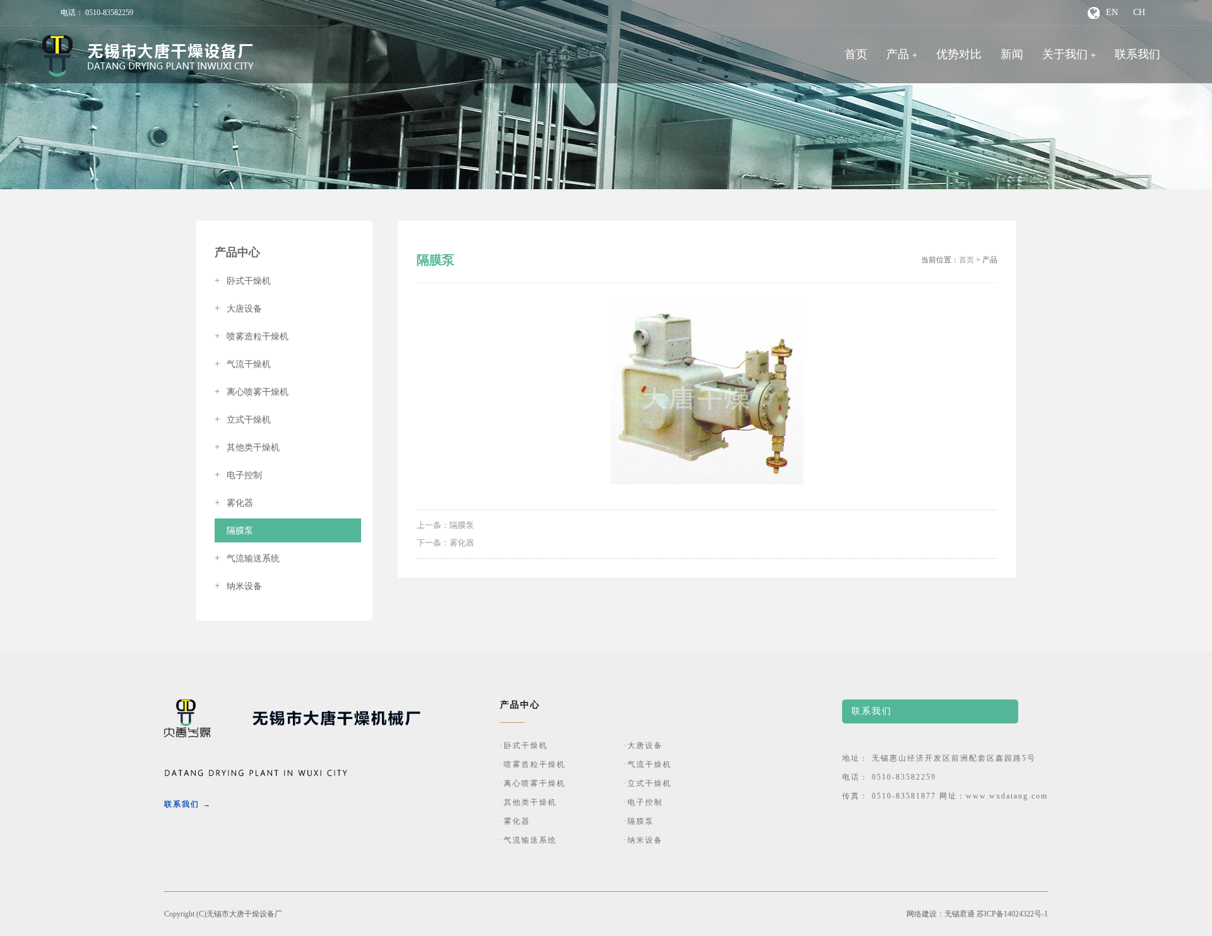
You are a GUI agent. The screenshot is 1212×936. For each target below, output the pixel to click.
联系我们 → (187, 804)
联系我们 (1137, 54)
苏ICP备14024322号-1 (1012, 914)
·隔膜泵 (639, 821)
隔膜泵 (234, 530)
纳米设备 (238, 586)
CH (1139, 12)
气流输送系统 (247, 558)
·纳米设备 (643, 840)
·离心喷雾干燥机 (533, 783)
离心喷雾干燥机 (251, 392)
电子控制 (238, 475)
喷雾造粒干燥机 (251, 336)
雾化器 (234, 503)
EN (1112, 12)
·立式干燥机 (648, 783)
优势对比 (959, 54)
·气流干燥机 (648, 764)
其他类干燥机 (247, 447)
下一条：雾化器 (445, 542)
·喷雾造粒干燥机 (533, 764)
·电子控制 (643, 802)
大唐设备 (238, 308)
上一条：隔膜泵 (445, 525)
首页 (856, 54)
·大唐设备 (643, 745)
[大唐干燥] (148, 56)
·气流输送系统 (528, 840)
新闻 (1012, 54)
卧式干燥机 (243, 281)
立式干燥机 (243, 419)
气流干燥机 (243, 364)
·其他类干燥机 (528, 802)
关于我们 (1065, 54)
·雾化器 (515, 821)
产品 (897, 54)
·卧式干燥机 (524, 745)
